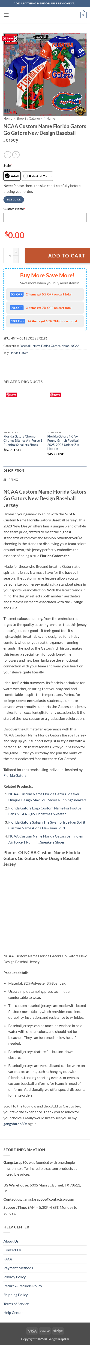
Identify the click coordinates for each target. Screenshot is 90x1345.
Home (7, 118)
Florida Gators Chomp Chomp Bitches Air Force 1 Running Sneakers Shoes (22, 440)
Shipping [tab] (10, 480)
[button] (6, 15)
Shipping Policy (15, 1294)
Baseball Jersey (29, 346)
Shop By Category (29, 118)
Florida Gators (50, 346)
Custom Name (14, 209)
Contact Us (12, 1250)
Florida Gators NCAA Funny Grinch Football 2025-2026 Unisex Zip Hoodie (63, 442)
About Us (11, 1241)
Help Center (13, 1312)
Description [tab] (13, 470)
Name (50, 118)
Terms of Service (16, 1303)
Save (10, 38)
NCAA (75, 346)
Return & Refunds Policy (22, 1286)
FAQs (7, 1259)
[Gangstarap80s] (45, 15)
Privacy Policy (14, 1277)
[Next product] (7, 154)
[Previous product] (15, 154)
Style (7, 165)
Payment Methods (18, 1268)
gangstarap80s (15, 1123)
